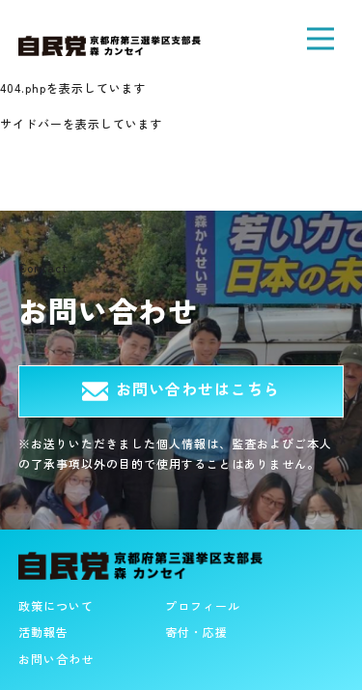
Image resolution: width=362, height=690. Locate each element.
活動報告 (43, 631)
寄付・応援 (196, 631)
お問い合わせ (56, 658)
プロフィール (202, 605)
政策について (56, 605)
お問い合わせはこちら (197, 388)
